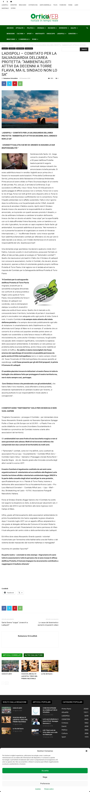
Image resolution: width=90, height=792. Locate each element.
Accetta (45, 770)
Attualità (19, 28)
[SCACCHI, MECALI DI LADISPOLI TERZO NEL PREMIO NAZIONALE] (30, 666)
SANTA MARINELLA (45, 5)
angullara (5, 671)
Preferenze (45, 783)
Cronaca (40, 28)
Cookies (38, 789)
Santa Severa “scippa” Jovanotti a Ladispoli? (15, 623)
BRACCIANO (22, 5)
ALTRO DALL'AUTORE (34, 655)
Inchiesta (51, 28)
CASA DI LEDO (7, 674)
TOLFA (55, 5)
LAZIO (76, 5)
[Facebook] (3, 1)
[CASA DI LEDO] (10, 666)
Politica (30, 28)
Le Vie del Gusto (46, 674)
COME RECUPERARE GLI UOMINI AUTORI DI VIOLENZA (50, 710)
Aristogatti (40, 34)
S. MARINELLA (23, 39)
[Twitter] (7, 1)
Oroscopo (51, 34)
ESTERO (13, 8)
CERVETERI (13, 5)
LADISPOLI (5, 5)
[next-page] (6, 683)
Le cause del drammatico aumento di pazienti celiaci (48, 623)
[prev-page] (3, 683)
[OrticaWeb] (45, 17)
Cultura (20, 34)
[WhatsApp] (20, 83)
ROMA (70, 5)
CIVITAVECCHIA (33, 5)
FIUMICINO (63, 5)
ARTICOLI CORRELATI (12, 655)
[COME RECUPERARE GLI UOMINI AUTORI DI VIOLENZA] (36, 711)
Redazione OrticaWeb (11, 78)
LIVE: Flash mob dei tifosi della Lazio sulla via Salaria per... (50, 732)
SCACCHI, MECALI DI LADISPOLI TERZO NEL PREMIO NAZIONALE (29, 676)
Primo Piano (28, 48)
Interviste (63, 28)
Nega (45, 777)
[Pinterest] (14, 83)
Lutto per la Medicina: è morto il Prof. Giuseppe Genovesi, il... (50, 721)
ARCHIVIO (10, 28)
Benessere (11, 34)
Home (4, 45)
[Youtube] (11, 1)
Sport (29, 34)
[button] (86, 751)
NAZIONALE (5, 8)
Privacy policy (49, 789)
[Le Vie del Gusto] (49, 666)
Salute (73, 28)
